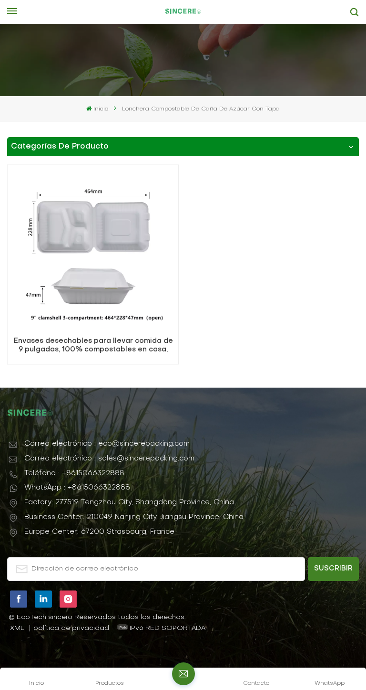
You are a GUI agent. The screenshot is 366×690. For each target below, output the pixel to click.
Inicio (100, 109)
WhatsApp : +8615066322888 (77, 487)
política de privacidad (71, 628)
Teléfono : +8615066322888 (74, 473)
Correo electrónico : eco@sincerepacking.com (107, 443)
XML (17, 628)
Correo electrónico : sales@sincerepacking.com (109, 458)
